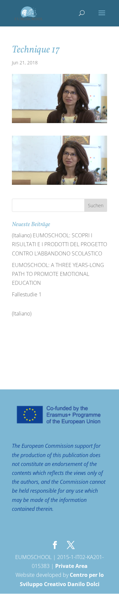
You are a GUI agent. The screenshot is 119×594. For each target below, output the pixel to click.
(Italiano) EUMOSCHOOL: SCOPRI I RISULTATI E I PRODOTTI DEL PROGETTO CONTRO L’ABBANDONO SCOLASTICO (59, 244)
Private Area (71, 566)
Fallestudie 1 (27, 294)
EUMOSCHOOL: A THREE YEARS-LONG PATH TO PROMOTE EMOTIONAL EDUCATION (58, 273)
